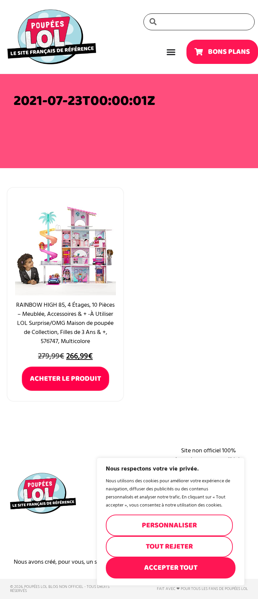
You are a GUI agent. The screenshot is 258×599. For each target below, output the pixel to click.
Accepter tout (171, 567)
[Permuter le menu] (171, 52)
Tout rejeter (169, 546)
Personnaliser (169, 525)
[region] (171, 522)
